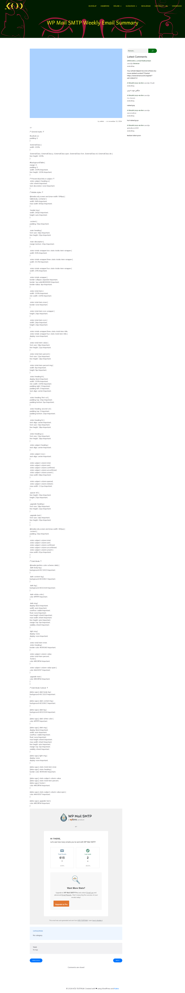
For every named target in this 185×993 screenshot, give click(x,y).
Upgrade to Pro (61, 904)
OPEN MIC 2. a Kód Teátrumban (139, 61)
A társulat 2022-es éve (135, 83)
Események (105, 6)
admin (102, 121)
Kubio (116, 988)
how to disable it (97, 920)
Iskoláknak (146, 6)
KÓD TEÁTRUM (83, 920)
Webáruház (177, 6)
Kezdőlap (92, 6)
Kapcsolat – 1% (161, 6)
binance (136, 63)
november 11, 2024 (115, 121)
